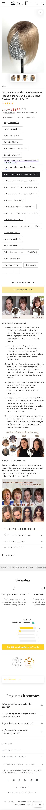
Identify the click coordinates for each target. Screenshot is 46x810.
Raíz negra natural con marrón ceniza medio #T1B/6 (21, 161)
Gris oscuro (30, 265)
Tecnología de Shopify (23, 804)
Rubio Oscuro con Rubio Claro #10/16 (21, 213)
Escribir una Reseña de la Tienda (23, 647)
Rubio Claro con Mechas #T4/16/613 (20, 181)
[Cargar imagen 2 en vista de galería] (20, 78)
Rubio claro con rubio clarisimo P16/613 (22, 226)
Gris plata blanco (12, 232)
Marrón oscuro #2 (12, 135)
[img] (23, 619)
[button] (30, 3)
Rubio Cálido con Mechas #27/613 (19, 207)
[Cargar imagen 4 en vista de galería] (32, 78)
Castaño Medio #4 (12, 142)
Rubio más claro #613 (13, 200)
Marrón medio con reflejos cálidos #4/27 (19, 168)
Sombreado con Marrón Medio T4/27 (21, 174)
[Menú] (3, 3)
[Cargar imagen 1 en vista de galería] (13, 78)
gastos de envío (10, 112)
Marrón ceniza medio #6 (15, 148)
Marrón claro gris (12, 258)
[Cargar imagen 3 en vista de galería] (26, 78)
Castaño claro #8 (12, 155)
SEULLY (14, 801)
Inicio (4, 86)
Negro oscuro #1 (11, 122)
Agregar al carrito (23, 282)
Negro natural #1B (12, 129)
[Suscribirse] (42, 764)
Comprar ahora (23, 289)
